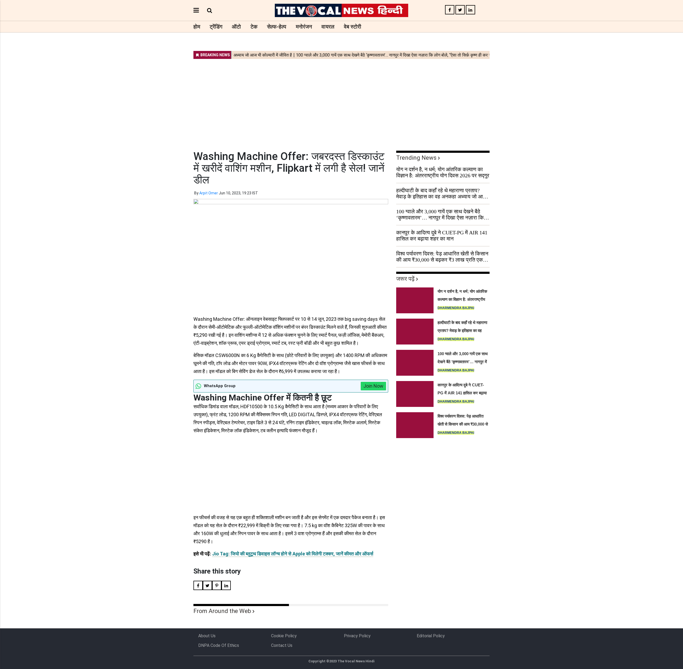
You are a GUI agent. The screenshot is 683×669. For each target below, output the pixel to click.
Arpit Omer (208, 193)
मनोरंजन (304, 26)
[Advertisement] (341, 101)
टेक (254, 26)
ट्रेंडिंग (216, 26)
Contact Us (281, 645)
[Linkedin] (470, 10)
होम (196, 26)
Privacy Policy (357, 635)
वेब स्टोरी (352, 26)
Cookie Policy (284, 635)
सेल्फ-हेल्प (276, 26)
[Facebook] (449, 10)
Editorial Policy (431, 635)
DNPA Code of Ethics (218, 645)
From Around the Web (222, 611)
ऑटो (236, 26)
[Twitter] (460, 10)
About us (207, 635)
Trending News (416, 157)
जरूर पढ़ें (405, 278)
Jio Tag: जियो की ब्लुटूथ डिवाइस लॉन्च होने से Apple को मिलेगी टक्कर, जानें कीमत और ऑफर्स (292, 553)
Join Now (373, 386)
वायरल (327, 26)
